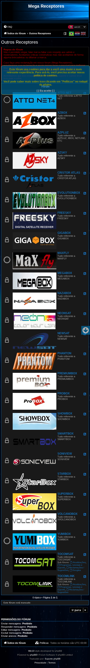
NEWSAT (63, 333)
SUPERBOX (65, 493)
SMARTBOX (65, 433)
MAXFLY (63, 253)
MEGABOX (64, 273)
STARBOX (64, 473)
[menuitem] (7, 26)
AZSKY (62, 152)
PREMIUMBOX (67, 373)
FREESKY (64, 212)
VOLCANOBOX (67, 514)
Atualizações (79, 562)
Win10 (31, 651)
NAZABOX (64, 293)
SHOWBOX (64, 413)
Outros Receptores (19, 42)
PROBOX (63, 393)
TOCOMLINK (65, 576)
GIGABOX (64, 233)
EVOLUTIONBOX (68, 192)
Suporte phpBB (53, 659)
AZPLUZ (63, 132)
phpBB (33, 655)
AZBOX (62, 112)
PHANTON (64, 353)
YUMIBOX (64, 534)
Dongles (77, 570)
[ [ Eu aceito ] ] (45, 90)
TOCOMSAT (65, 554)
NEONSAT (64, 313)
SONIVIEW (64, 453)
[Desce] (85, 330)
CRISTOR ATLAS (68, 172)
